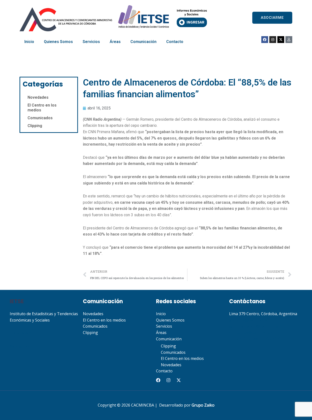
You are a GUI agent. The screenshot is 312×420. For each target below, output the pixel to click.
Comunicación (143, 41)
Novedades (38, 97)
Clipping (35, 125)
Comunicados (40, 118)
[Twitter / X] (178, 380)
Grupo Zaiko (203, 405)
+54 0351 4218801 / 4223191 (255, 339)
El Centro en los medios (42, 107)
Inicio (29, 41)
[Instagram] (168, 380)
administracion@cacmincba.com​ (258, 326)
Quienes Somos (58, 41)
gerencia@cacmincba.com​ (252, 320)
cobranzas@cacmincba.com (254, 332)
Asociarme (19, 346)
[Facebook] (158, 380)
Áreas (115, 41)
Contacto (174, 41)
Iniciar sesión (22, 333)
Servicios (91, 41)
